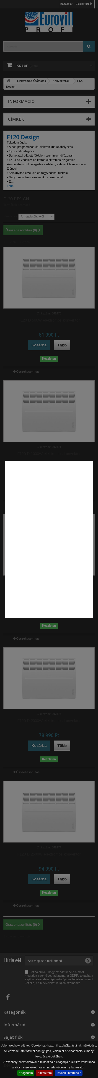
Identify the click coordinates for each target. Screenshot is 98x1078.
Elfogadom (26, 1073)
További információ (68, 1073)
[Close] (91, 620)
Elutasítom (44, 1073)
